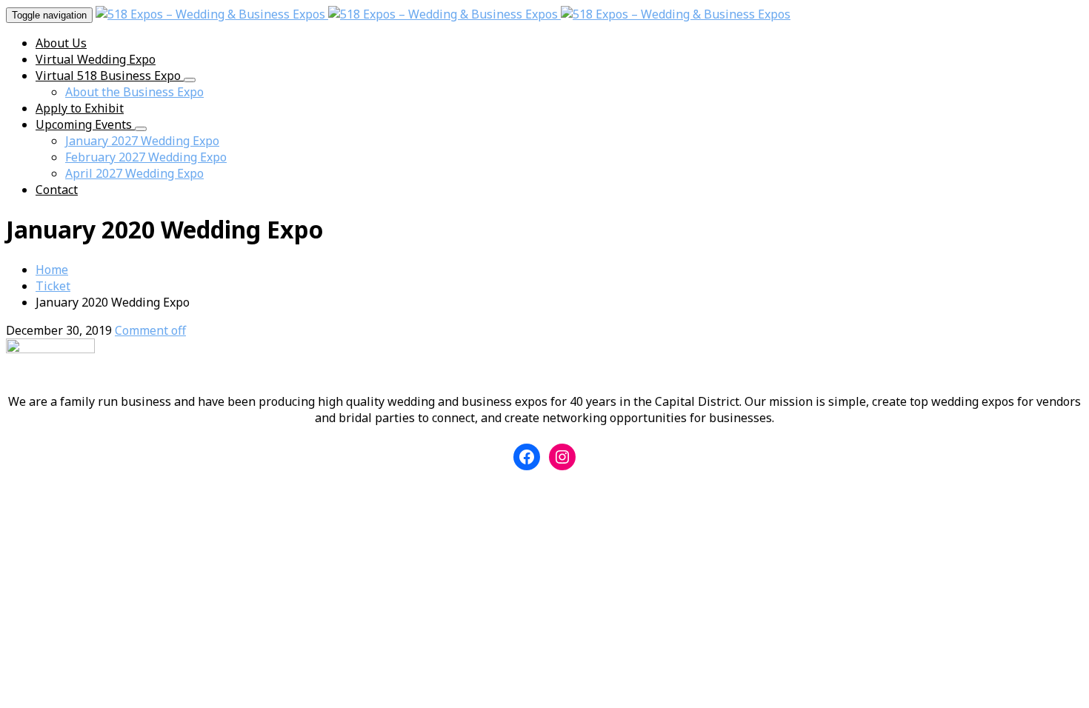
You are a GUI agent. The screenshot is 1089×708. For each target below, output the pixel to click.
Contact (57, 189)
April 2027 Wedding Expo (134, 173)
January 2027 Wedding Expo (142, 141)
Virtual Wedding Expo (96, 59)
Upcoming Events (85, 124)
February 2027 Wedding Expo (146, 157)
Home (52, 269)
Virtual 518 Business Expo (110, 75)
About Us (61, 43)
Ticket (53, 286)
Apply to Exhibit (80, 108)
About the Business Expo (134, 92)
